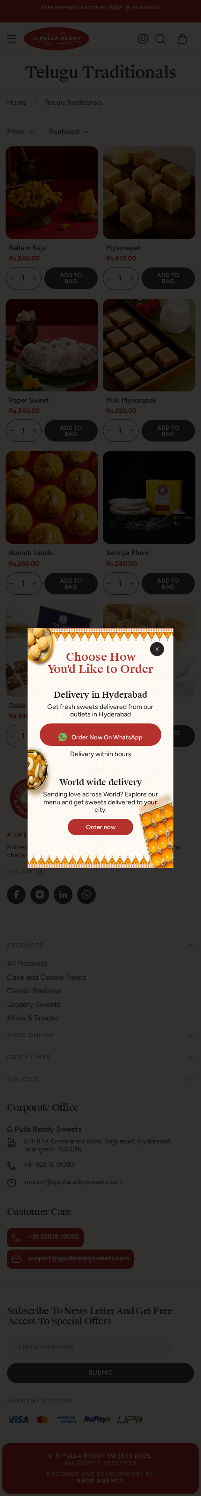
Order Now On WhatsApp (107, 737)
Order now (100, 827)
